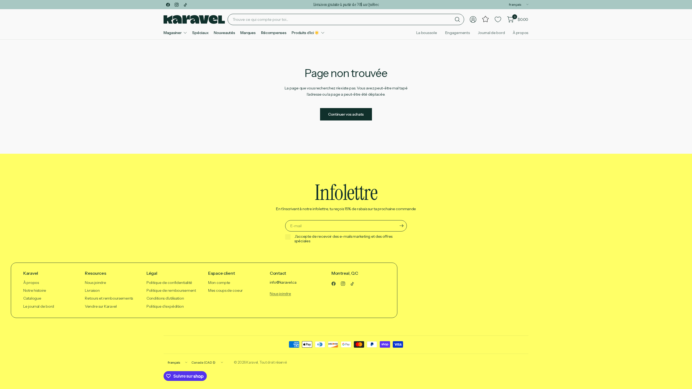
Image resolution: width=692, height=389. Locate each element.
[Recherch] (457, 19)
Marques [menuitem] (247, 32)
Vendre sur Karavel (101, 306)
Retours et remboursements (109, 298)
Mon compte (219, 282)
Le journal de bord (38, 306)
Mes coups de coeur (225, 290)
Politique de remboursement (171, 290)
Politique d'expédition (165, 306)
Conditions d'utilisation (165, 298)
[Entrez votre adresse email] (401, 226)
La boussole (426, 32)
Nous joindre (95, 282)
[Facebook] (168, 4)
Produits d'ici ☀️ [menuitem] (305, 32)
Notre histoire (34, 290)
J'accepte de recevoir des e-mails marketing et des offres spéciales (343, 239)
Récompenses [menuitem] (274, 32)
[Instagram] (176, 4)
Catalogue (32, 298)
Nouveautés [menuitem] (224, 32)
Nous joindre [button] (280, 293)
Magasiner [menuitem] (172, 32)
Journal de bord (491, 32)
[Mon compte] (473, 19)
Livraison (92, 290)
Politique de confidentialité (169, 282)
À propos (520, 32)
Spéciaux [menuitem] (200, 32)
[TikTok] (185, 4)
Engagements (457, 32)
